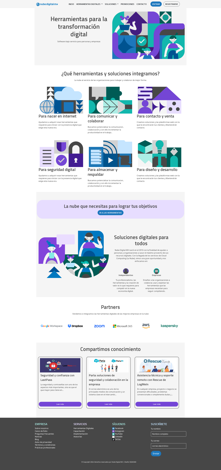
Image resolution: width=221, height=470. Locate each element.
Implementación (81, 434)
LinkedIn (118, 436)
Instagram (119, 431)
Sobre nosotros (41, 428)
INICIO (71, 4)
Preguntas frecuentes (44, 434)
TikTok (118, 439)
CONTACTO (142, 4)
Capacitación (79, 431)
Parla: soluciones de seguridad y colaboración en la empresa (108, 379)
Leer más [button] (60, 404)
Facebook (119, 428)
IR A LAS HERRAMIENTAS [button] (110, 212)
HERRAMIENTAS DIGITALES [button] (88, 4)
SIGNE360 (132, 462)
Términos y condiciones (45, 445)
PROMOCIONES (127, 4)
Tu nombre (155, 428)
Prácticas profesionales (45, 447)
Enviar (156, 453)
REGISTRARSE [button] (171, 4)
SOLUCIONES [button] (111, 4)
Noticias (38, 436)
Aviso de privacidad (43, 442)
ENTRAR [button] (156, 4)
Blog (37, 439)
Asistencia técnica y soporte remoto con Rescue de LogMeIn (155, 379)
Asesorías (78, 436)
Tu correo (155, 440)
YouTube (118, 434)
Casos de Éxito (41, 431)
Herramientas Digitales (84, 428)
